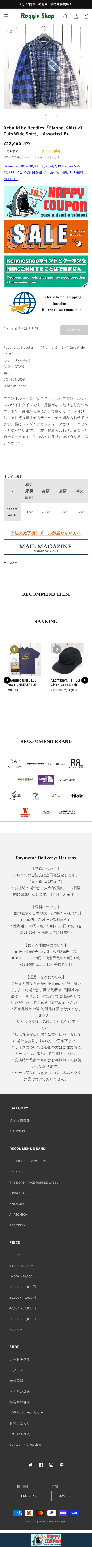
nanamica (16, 1204)
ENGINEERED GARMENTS (27, 1161)
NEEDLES (11, 179)
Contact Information (25, 1444)
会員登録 (16, 1380)
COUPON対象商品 (31, 172)
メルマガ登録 (19, 1391)
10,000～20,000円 (22, 1276)
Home (8, 166)
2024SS (9, 172)
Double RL (17, 1172)
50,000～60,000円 (22, 1319)
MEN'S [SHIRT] (72, 172)
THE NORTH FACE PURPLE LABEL (33, 1182)
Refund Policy (19, 1434)
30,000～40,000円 (22, 1297)
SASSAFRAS (17, 1193)
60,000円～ (17, 1329)
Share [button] (13, 563)
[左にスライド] (35, 115)
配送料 (15, 157)
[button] (6, 16)
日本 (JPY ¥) (29, 1496)
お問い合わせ (19, 1423)
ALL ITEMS (17, 1131)
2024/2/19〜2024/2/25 (63, 166)
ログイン (16, 1370)
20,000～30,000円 (29, 166)
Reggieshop (39, 1521)
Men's (54, 172)
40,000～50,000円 (22, 1308)
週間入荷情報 (19, 1121)
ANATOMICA (18, 1214)
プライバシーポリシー (26, 1413)
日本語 (60, 1496)
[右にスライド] (56, 115)
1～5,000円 (17, 1255)
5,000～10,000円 (21, 1265)
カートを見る (19, 1359)
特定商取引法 (19, 1402)
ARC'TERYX (17, 1225)
